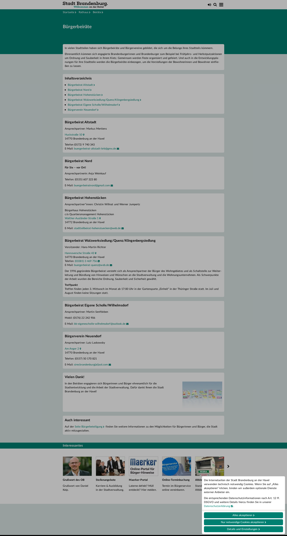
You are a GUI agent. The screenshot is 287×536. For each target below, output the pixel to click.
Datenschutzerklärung (217, 506)
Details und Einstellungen (242, 529)
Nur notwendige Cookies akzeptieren (242, 522)
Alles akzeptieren (242, 515)
